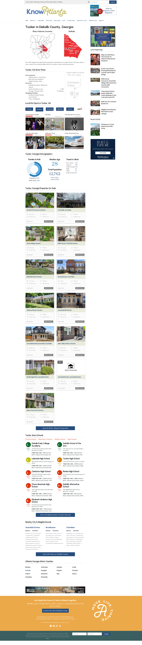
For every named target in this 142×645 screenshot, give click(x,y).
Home (26, 20)
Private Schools (30, 439)
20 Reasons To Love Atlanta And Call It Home (107, 126)
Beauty (70, 109)
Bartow (27, 567)
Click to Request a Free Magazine (109, 11)
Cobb (74, 567)
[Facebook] (54, 626)
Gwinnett (44, 574)
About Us (101, 20)
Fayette (59, 570)
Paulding (28, 577)
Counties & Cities (82, 20)
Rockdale (44, 577)
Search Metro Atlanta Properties (55, 428)
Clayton (59, 567)
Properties (35, 530)
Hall (58, 574)
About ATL (33, 20)
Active (39, 109)
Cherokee (44, 567)
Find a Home (41, 20)
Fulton (27, 574)
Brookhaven (50, 527)
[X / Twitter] (60, 626)
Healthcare (57, 20)
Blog (63, 20)
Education (49, 20)
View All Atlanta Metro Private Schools (55, 515)
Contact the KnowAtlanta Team (55, 611)
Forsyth (75, 570)
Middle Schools (60, 439)
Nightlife (60, 109)
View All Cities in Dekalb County (55, 554)
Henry (74, 574)
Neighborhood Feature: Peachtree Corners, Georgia (108, 111)
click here (67, 635)
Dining (29, 109)
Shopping (50, 109)
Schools (27, 530)
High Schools (72, 439)
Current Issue (93, 20)
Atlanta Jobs (71, 20)
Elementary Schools (45, 439)
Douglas (44, 570)
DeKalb (27, 570)
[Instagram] (57, 626)
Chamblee (70, 527)
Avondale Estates (32, 527)
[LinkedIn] (51, 626)
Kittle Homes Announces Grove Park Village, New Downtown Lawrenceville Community (108, 83)
